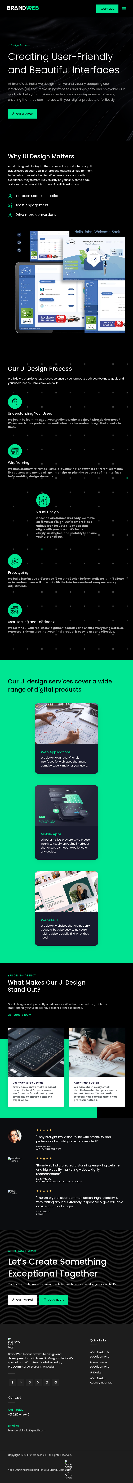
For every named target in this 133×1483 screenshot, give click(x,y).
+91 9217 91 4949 (18, 1415)
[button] (124, 8)
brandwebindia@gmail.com (26, 1430)
